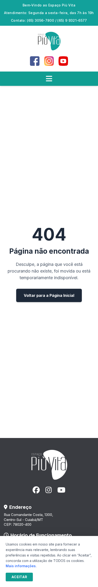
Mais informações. (21, 566)
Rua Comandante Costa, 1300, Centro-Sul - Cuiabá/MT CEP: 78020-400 (28, 519)
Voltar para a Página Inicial (49, 295)
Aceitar (19, 577)
